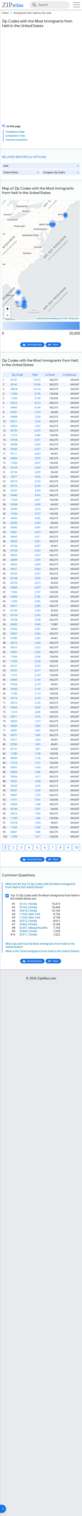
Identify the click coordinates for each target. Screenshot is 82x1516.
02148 (13, 578)
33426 (13, 726)
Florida (32, 903)
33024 (13, 721)
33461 (13, 532)
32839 (13, 559)
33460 (13, 587)
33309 (13, 509)
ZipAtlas (75, 318)
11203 (13, 463)
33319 (13, 481)
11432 (13, 827)
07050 (13, 629)
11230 (13, 818)
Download (72, 197)
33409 (13, 707)
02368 (13, 504)
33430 (13, 689)
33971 (13, 735)
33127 (13, 666)
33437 (13, 767)
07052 (13, 744)
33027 (13, 633)
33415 (13, 642)
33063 (13, 679)
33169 (13, 467)
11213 (13, 762)
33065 (13, 536)
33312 (13, 702)
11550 (13, 693)
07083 (13, 638)
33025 (13, 541)
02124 (13, 615)
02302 (13, 523)
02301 (13, 412)
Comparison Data (15, 135)
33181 (13, 670)
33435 (13, 449)
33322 (13, 785)
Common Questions (16, 139)
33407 (13, 652)
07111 (13, 453)
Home (5, 13)
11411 (13, 799)
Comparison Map (14, 131)
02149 (13, 610)
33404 (13, 804)
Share (55, 344)
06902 (13, 624)
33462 (13, 564)
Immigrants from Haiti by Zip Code (32, 13)
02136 (13, 472)
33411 (13, 569)
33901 (13, 730)
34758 (13, 619)
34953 (13, 555)
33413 (13, 647)
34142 (13, 573)
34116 (13, 698)
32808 (13, 416)
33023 (13, 426)
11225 (13, 661)
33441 (13, 832)
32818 (13, 389)
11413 (13, 712)
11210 (13, 435)
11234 (13, 499)
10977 (13, 476)
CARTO (65, 318)
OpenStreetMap (52, 318)
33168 (13, 439)
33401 (13, 795)
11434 (13, 601)
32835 (13, 772)
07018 (13, 822)
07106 (13, 546)
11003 (13, 513)
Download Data (34, 344)
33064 (13, 458)
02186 (13, 809)
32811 (13, 716)
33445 (13, 495)
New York (34, 914)
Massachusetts (38, 927)
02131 (13, 749)
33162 (13, 384)
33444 (13, 596)
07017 (13, 739)
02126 (13, 582)
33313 (13, 403)
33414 (13, 813)
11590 (13, 836)
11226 (13, 398)
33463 (13, 407)
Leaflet (39, 318)
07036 (13, 684)
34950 (13, 758)
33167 (13, 490)
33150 (13, 430)
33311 (13, 421)
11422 (13, 592)
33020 (13, 776)
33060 (13, 527)
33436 (13, 518)
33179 (13, 486)
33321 (13, 781)
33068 (13, 444)
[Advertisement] (41, 78)
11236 (13, 393)
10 (76, 847)
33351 (13, 790)
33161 (13, 379)
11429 (13, 656)
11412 (13, 675)
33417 (13, 606)
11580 (13, 753)
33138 (13, 550)
